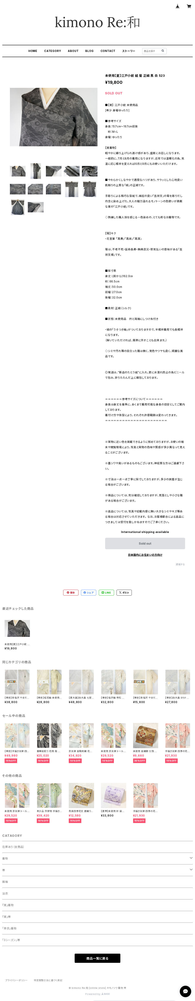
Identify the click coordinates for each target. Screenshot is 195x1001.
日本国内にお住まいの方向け (145, 554)
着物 (5, 858)
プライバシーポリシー (16, 980)
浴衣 (5, 893)
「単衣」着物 (9, 928)
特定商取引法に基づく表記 (48, 980)
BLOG (89, 51)
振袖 (5, 881)
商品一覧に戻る (97, 958)
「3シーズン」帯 (11, 940)
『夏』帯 (6, 916)
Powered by (93, 994)
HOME (32, 51)
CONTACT (108, 51)
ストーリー (128, 51)
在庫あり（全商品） (13, 846)
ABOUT (73, 51)
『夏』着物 (8, 905)
